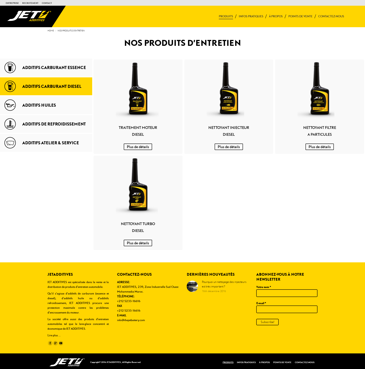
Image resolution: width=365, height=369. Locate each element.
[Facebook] (50, 343)
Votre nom (263, 287)
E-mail (261, 303)
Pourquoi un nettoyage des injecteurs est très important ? (224, 284)
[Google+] (55, 343)
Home (51, 30)
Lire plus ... (54, 335)
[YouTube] (61, 343)
